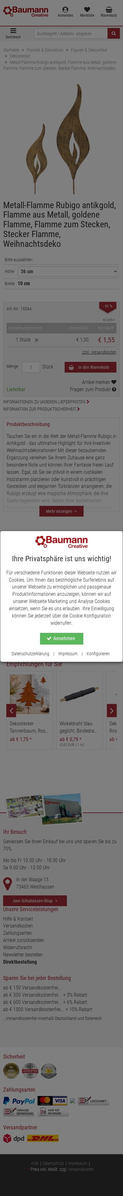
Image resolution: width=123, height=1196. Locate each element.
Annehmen (64, 638)
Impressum (68, 653)
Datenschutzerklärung (30, 653)
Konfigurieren (98, 653)
